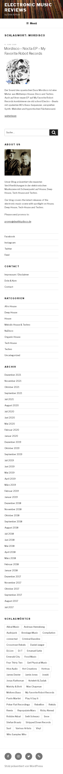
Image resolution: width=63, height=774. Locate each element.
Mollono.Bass (13, 692)
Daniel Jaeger (37, 645)
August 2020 (12, 405)
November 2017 (13, 582)
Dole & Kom (11, 280)
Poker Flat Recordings (18, 704)
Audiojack (11, 632)
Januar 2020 (11, 436)
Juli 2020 (9, 411)
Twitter (8, 248)
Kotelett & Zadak (37, 680)
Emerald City (13, 656)
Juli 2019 (9, 460)
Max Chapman (34, 686)
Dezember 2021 (13, 375)
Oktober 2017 (12, 588)
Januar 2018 (11, 570)
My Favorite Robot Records (39, 692)
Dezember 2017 (13, 576)
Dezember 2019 (13, 442)
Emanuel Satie (34, 650)
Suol (8, 728)
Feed (7, 255)
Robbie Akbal (13, 716)
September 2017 (13, 595)
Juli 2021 (9, 399)
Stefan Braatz (13, 722)
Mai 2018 (10, 546)
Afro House (10, 306)
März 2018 (10, 558)
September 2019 (13, 454)
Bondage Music (30, 632)
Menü (33, 23)
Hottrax (45, 668)
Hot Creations (29, 668)
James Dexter (13, 674)
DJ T (20, 650)
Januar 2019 (11, 497)
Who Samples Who (16, 734)
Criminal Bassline (31, 639)
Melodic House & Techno (17, 324)
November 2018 (13, 509)
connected (12, 639)
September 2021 (13, 393)
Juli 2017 (9, 607)
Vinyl (38, 728)
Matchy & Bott (14, 686)
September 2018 (13, 521)
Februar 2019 (12, 491)
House (8, 318)
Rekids (52, 704)
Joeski (45, 674)
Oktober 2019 (12, 448)
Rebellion (39, 704)
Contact (9, 287)
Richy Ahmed (47, 710)
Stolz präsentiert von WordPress (24, 766)
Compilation (49, 632)
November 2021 (13, 381)
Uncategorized (12, 355)
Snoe (46, 716)
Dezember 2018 (13, 503)
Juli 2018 (9, 533)
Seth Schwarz (32, 716)
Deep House (11, 312)
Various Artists (23, 728)
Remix (9, 710)
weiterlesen (10, 116)
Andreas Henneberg (34, 627)
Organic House (12, 337)
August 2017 (11, 601)
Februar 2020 (12, 430)
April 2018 (10, 552)
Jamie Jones (31, 674)
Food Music (30, 656)
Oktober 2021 (12, 387)
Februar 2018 (12, 564)
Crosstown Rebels (16, 645)
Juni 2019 (10, 466)
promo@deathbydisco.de (18, 221)
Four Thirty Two (14, 662)
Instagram (10, 242)
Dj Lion (9, 650)
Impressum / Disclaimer (17, 274)
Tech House (11, 343)
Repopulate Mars (27, 710)
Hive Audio (12, 668)
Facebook (10, 236)
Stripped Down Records (38, 722)
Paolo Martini (13, 698)
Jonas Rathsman (15, 680)
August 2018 (11, 527)
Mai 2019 (10, 472)
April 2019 (10, 478)
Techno (8, 349)
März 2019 (10, 485)
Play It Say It (31, 698)
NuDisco (9, 331)
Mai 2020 (10, 423)
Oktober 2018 (12, 515)
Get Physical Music (37, 662)
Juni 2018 (10, 540)
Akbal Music (12, 627)
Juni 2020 (10, 417)
